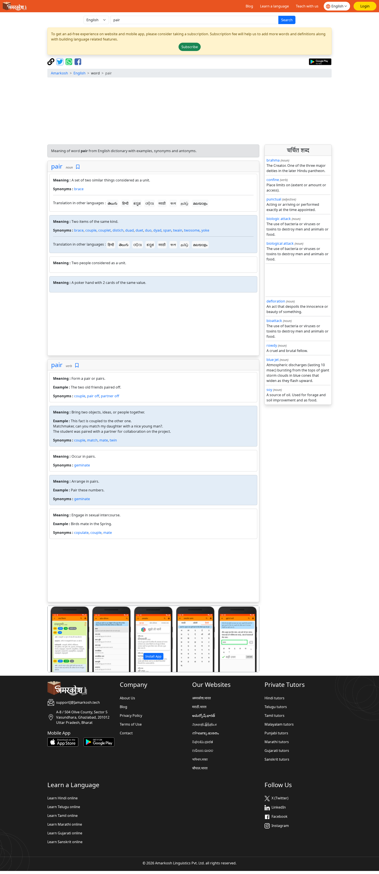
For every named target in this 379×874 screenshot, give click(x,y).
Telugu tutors (276, 706)
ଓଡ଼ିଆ (149, 203)
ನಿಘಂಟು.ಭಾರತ (202, 741)
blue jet (272, 359)
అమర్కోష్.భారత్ (203, 715)
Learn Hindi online (62, 798)
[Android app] (99, 741)
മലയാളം (200, 203)
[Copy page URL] (51, 61)
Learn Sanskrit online (64, 841)
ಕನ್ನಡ (137, 203)
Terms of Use (131, 724)
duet (139, 230)
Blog (249, 6)
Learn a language (274, 6)
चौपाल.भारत (199, 768)
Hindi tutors (274, 698)
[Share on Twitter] (60, 61)
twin (113, 440)
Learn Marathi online (64, 824)
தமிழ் (184, 203)
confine (272, 179)
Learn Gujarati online (64, 833)
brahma (273, 160)
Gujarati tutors (277, 750)
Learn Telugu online (63, 806)
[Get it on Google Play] (320, 61)
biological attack (280, 243)
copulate (81, 532)
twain (177, 230)
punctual (273, 199)
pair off (93, 396)
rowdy (271, 345)
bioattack (274, 320)
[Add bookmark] (77, 167)
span (167, 230)
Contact (126, 733)
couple (91, 230)
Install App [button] (153, 656)
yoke (205, 230)
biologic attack (278, 218)
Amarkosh (59, 73)
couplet (104, 230)
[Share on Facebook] (77, 61)
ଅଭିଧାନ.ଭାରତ (202, 750)
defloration (275, 301)
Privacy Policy (131, 715)
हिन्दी (125, 203)
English (79, 73)
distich (118, 230)
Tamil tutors (274, 715)
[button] (63, 639)
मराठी (162, 203)
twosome (192, 230)
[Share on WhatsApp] (69, 61)
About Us (127, 698)
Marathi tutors (277, 741)
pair (57, 166)
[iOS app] (62, 741)
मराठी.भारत (199, 706)
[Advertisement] (189, 111)
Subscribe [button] (189, 46)
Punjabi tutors (276, 733)
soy (269, 389)
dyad (157, 230)
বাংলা (173, 203)
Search (287, 20)
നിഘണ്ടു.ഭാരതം (205, 733)
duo (148, 230)
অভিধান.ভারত (200, 759)
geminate (82, 465)
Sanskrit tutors (277, 759)
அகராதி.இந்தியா (204, 724)
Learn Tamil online (62, 815)
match (92, 440)
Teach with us (307, 6)
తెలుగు (112, 203)
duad (129, 230)
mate (103, 440)
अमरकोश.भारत (201, 698)
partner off (110, 396)
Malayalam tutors (279, 724)
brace (79, 188)
